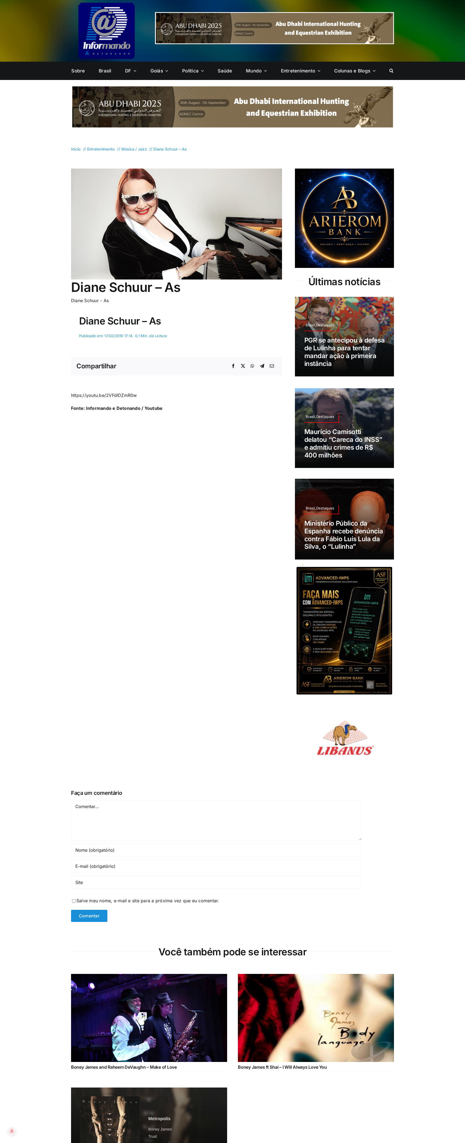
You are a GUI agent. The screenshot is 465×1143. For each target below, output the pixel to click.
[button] (391, 71)
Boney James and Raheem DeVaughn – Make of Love (124, 1067)
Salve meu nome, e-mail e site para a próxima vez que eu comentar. (147, 900)
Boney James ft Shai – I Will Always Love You (282, 1067)
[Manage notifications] (12, 1131)
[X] (243, 366)
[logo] (106, 5)
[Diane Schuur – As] (176, 170)
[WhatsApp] (252, 366)
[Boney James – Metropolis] (149, 1091)
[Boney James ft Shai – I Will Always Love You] (316, 977)
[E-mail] (272, 366)
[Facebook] (233, 366)
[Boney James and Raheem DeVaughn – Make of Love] (149, 977)
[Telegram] (262, 366)
